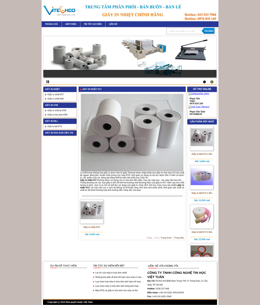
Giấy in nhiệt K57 (55, 94)
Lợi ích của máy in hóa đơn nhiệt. (111, 272)
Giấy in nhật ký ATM (56, 110)
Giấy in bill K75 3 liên (202, 232)
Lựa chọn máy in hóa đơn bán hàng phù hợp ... (118, 286)
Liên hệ (113, 24)
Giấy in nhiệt (52, 89)
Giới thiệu (71, 24)
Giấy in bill (51, 121)
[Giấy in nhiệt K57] (132, 171)
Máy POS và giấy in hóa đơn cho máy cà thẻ (116, 290)
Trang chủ (51, 24)
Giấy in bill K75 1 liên (202, 154)
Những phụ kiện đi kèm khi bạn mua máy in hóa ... (119, 277)
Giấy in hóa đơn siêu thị (59, 133)
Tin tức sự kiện (93, 24)
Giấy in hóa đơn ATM (57, 114)
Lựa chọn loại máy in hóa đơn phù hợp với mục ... (119, 281)
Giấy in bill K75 (54, 126)
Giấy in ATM (51, 105)
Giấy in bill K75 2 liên (202, 193)
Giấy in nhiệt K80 (55, 99)
